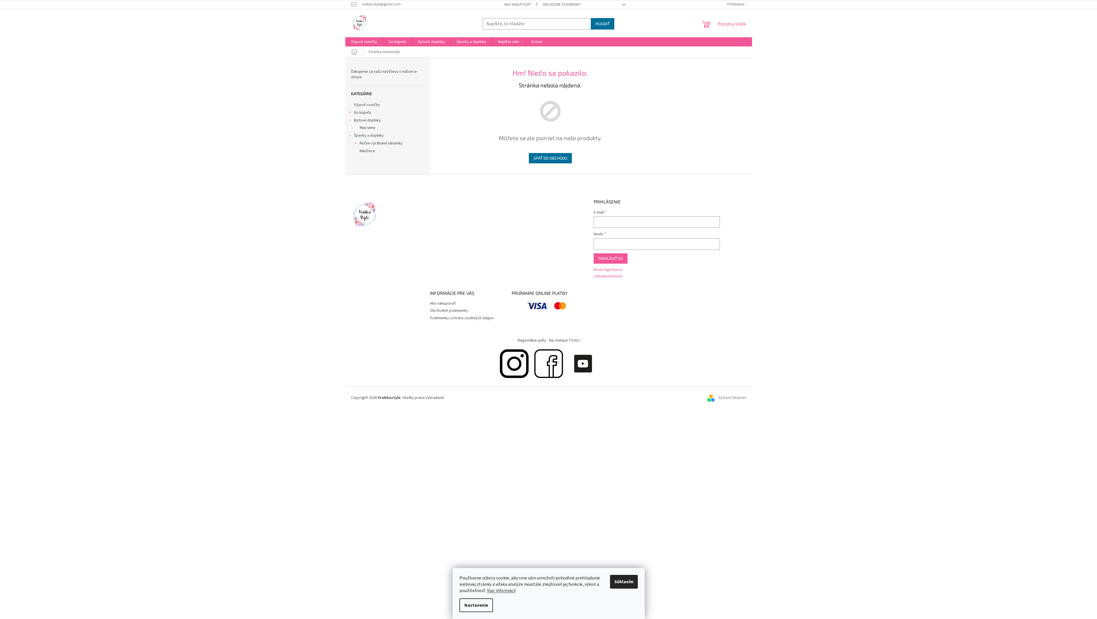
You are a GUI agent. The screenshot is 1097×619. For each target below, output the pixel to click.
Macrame (367, 128)
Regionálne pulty (532, 340)
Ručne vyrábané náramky (381, 143)
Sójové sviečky (367, 105)
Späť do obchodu (550, 158)
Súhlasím (624, 582)
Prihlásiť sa (610, 258)
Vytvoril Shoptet (732, 398)
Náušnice (367, 151)
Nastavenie (476, 605)
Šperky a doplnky (369, 135)
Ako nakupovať (517, 4)
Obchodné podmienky (562, 4)
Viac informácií (501, 590)
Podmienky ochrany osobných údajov (462, 318)
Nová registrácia (608, 270)
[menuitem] (364, 41)
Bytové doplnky (367, 120)
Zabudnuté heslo (608, 276)
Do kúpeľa (362, 112)
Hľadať (602, 23)
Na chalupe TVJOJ (564, 340)
